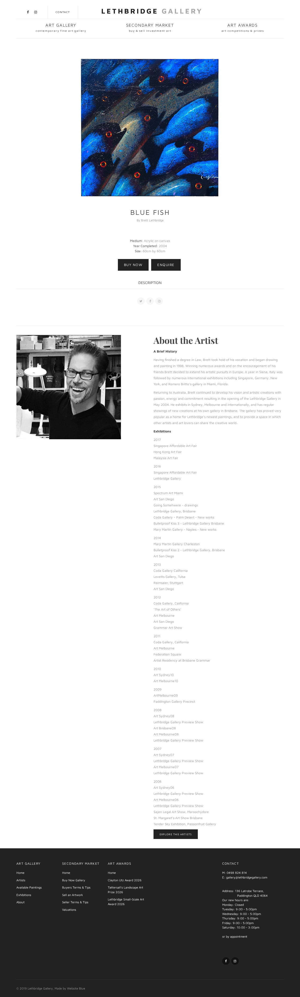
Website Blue (76, 988)
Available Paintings (29, 887)
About (20, 902)
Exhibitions (23, 895)
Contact (63, 12)
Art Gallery (61, 27)
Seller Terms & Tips (75, 902)
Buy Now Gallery (73, 880)
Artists (20, 880)
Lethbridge (152, 11)
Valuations (69, 909)
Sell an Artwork (72, 895)
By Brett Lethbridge (150, 220)
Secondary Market (150, 27)
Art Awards (242, 27)
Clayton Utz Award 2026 (125, 880)
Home (20, 873)
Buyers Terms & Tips (76, 887)
